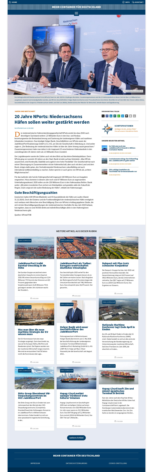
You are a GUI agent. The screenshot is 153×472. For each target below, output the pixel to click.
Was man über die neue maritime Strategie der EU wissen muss (34, 333)
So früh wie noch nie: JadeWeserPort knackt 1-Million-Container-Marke (122, 148)
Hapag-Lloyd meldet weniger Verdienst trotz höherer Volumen (76, 397)
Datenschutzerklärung (76, 463)
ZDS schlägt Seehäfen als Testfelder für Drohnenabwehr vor (123, 171)
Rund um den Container (123, 153)
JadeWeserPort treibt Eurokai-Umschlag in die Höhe (34, 269)
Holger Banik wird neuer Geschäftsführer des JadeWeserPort (76, 332)
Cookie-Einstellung (118, 463)
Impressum (35, 463)
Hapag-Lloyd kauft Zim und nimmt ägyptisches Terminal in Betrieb (118, 392)
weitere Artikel (76, 437)
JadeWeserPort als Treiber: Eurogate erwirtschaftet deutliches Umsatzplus (76, 267)
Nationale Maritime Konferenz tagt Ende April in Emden (118, 328)
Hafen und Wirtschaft (25, 111)
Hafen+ (118, 175)
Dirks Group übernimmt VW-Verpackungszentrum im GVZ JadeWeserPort (34, 399)
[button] (103, 116)
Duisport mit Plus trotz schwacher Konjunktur (118, 266)
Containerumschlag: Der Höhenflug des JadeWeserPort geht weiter (123, 160)
